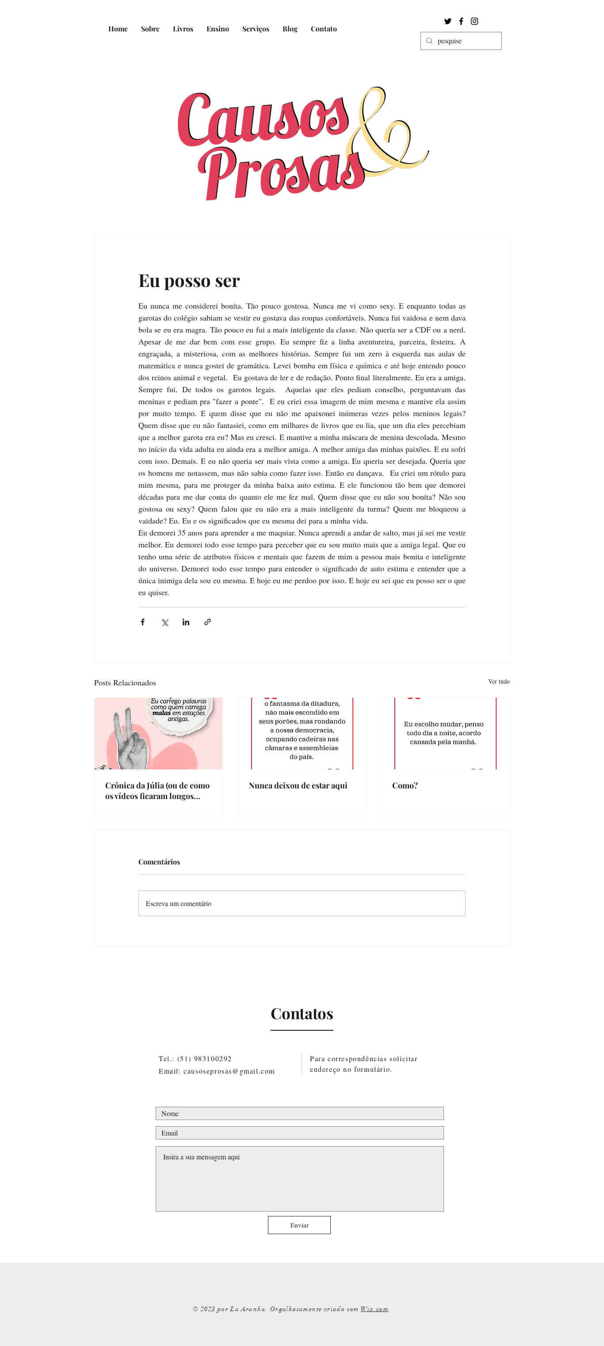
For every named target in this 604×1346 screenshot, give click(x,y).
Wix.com (375, 1309)
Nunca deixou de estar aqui (298, 785)
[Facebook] (461, 21)
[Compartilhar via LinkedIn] (186, 622)
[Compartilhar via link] (207, 622)
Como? (405, 785)
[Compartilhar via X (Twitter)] (164, 622)
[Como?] (445, 733)
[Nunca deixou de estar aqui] (302, 733)
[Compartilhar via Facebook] (142, 622)
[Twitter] (448, 21)
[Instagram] (474, 21)
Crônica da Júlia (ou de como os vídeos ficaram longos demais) (157, 790)
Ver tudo (499, 681)
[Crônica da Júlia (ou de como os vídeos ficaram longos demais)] (158, 733)
